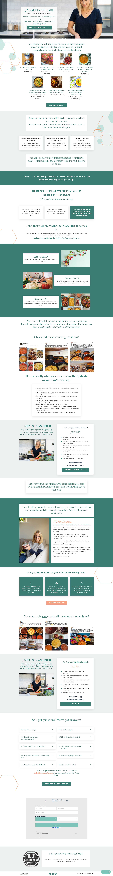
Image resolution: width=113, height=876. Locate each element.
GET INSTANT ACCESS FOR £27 (56, 784)
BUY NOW (75, 704)
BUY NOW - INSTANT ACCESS (76, 470)
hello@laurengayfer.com (43, 773)
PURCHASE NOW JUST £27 (39, 27)
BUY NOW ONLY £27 (56, 105)
